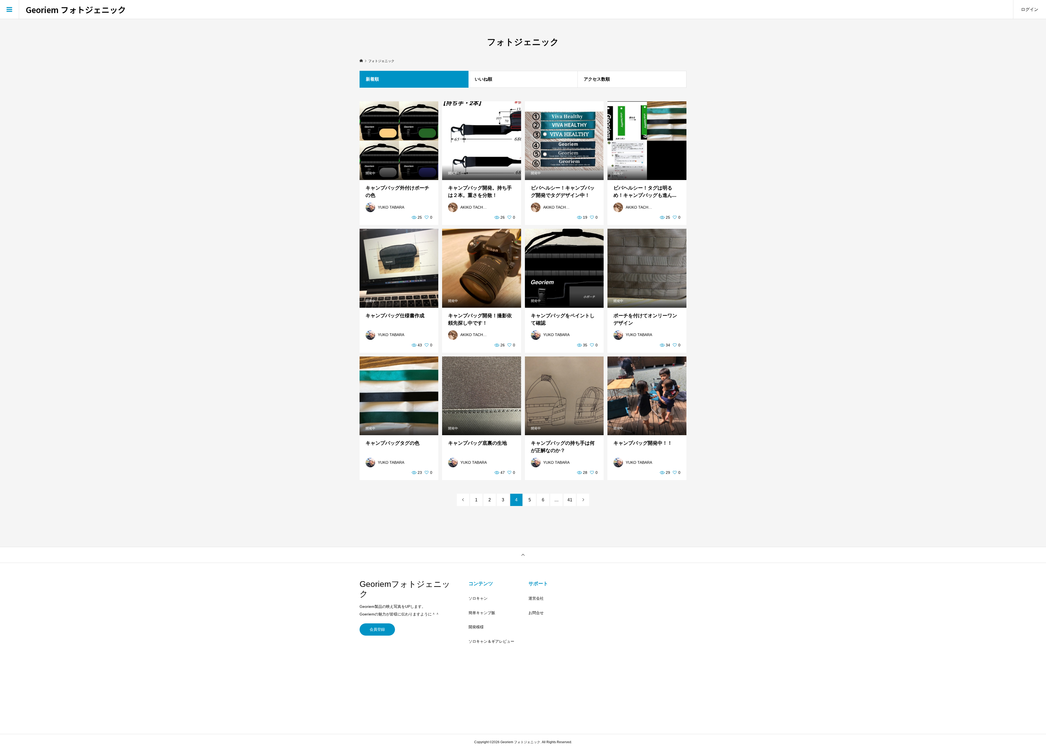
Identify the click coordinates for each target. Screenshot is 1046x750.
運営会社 (536, 598)
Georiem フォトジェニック (76, 9)
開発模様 (476, 627)
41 (569, 500)
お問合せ (536, 613)
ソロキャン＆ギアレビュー (491, 641)
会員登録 (377, 629)
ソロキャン (478, 598)
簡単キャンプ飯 (482, 613)
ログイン (1029, 9)
